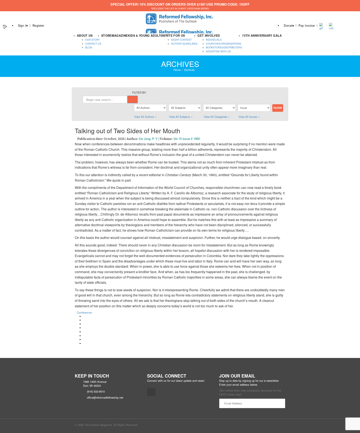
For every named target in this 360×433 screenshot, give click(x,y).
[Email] (84, 343)
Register (38, 25)
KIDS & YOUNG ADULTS (145, 35)
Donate (289, 25)
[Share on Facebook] (84, 316)
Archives (189, 70)
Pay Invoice (307, 25)
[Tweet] (84, 320)
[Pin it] (84, 332)
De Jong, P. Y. (148, 138)
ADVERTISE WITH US (218, 51)
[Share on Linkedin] (84, 339)
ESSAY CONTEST (181, 39)
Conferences (84, 312)
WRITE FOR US (174, 35)
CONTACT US (93, 43)
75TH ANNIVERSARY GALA (262, 35)
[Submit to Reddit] (84, 336)
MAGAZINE (120, 35)
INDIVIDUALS (214, 39)
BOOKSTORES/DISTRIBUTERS (224, 47)
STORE (106, 35)
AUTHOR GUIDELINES (184, 43)
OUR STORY (92, 39)
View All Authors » (145, 117)
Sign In (23, 25)
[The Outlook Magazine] (180, 17)
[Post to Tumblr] (84, 328)
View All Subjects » (180, 117)
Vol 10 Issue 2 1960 (186, 138)
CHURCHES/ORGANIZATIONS (223, 43)
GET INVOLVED (209, 35)
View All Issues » (249, 117)
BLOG (88, 47)
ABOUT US (85, 35)
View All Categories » (217, 117)
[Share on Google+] (84, 324)
